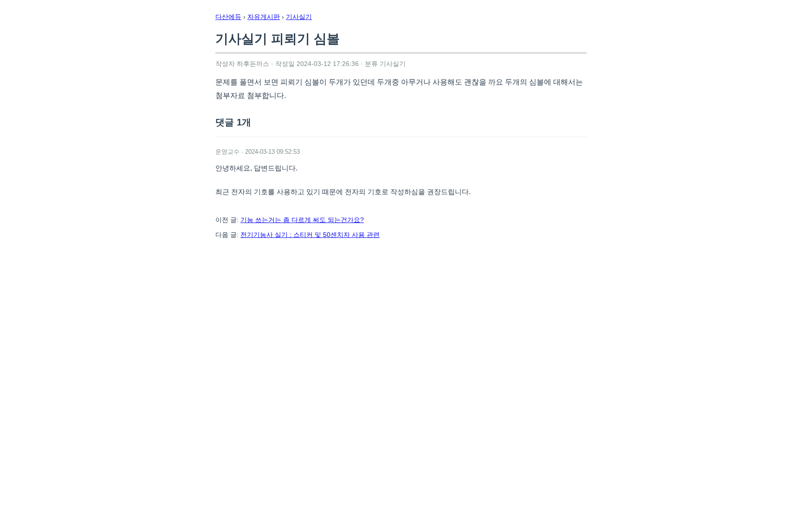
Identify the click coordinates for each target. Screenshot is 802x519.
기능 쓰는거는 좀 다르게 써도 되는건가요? (302, 219)
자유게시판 (263, 16)
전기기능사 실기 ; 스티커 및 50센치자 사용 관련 (310, 234)
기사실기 (299, 16)
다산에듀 (228, 16)
